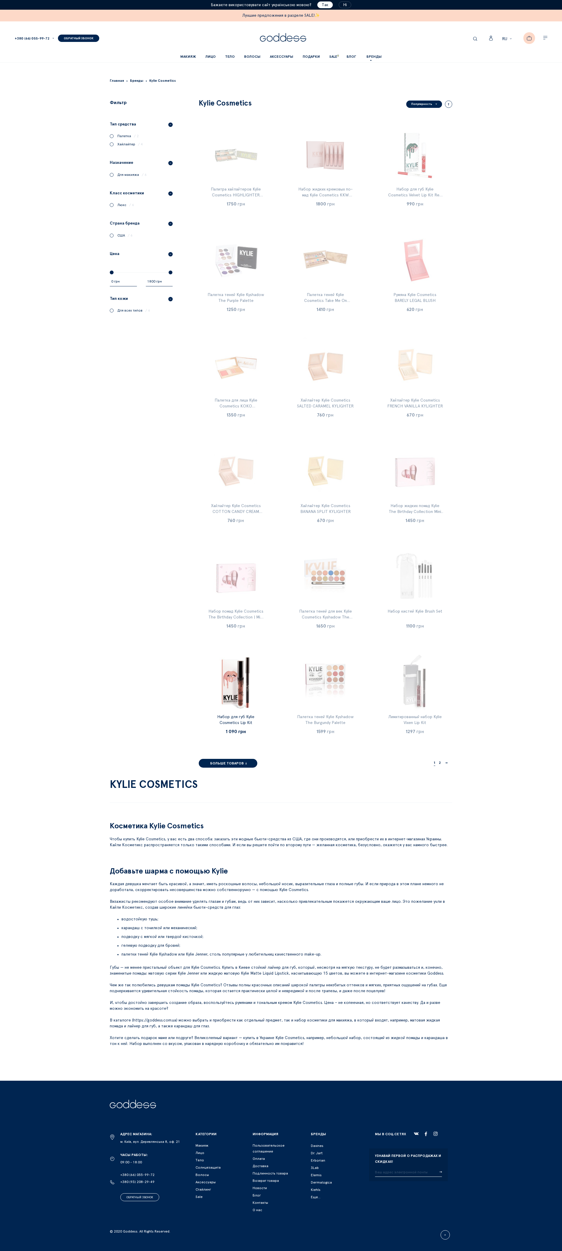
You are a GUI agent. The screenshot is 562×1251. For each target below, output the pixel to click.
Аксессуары (206, 1182)
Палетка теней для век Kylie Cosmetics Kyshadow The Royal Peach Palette (325, 617)
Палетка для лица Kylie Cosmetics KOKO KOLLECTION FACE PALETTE (235, 406)
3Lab (315, 1168)
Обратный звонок (139, 1197)
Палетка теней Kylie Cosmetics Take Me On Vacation (325, 301)
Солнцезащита (208, 1167)
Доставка (260, 1166)
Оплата (259, 1158)
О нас (257, 1210)
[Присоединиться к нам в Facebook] (426, 1134)
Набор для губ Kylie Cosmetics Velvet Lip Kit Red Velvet (415, 195)
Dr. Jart (317, 1153)
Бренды (374, 56)
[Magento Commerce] (283, 38)
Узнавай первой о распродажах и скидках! (408, 1158)
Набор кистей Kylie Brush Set (415, 611)
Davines (317, 1146)
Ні (345, 5)
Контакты (260, 1202)
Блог (257, 1195)
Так (325, 5)
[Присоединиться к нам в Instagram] (435, 1134)
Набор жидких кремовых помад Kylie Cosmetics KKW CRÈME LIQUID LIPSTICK (325, 195)
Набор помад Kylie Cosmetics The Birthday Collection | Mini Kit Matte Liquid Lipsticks (235, 617)
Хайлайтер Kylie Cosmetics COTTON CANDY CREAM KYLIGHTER (236, 512)
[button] (507, 39)
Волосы (202, 1175)
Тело (200, 1160)
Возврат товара (266, 1180)
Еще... (316, 1197)
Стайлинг (203, 1189)
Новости (260, 1188)
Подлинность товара (270, 1173)
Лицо (200, 1153)
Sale (199, 1197)
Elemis (316, 1175)
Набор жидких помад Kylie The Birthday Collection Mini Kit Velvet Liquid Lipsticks (415, 512)
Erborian (318, 1160)
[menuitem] (351, 56)
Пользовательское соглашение (269, 1148)
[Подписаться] (440, 1172)
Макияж (202, 1145)
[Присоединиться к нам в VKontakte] (416, 1134)
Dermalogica (321, 1182)
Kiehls (316, 1189)
